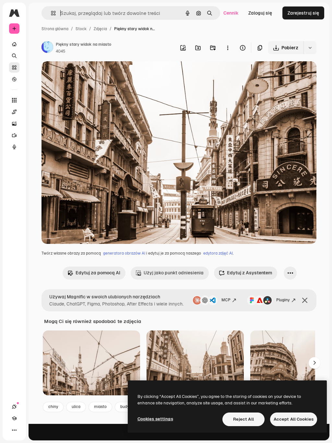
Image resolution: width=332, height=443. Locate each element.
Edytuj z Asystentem (249, 273)
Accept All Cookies (294, 419)
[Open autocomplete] (51, 13)
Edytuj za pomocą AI (98, 273)
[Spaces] (14, 112)
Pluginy (283, 300)
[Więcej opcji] (227, 47)
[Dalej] (314, 362)
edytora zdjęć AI (218, 253)
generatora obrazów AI (124, 253)
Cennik (231, 13)
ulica (76, 406)
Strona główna (55, 28)
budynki (127, 406)
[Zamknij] (305, 300)
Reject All (243, 419)
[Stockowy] (14, 67)
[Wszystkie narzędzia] (14, 100)
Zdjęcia (100, 28)
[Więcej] (14, 430)
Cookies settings (155, 419)
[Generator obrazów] (14, 123)
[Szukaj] (14, 56)
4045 (60, 51)
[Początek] (14, 44)
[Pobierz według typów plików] (309, 47)
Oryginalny (86, 74)
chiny (53, 406)
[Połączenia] (14, 406)
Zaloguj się (260, 13)
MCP (226, 300)
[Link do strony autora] (47, 48)
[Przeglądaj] (14, 79)
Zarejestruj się (303, 13)
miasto (100, 406)
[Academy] (14, 418)
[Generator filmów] (14, 135)
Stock (81, 28)
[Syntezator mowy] (14, 147)
